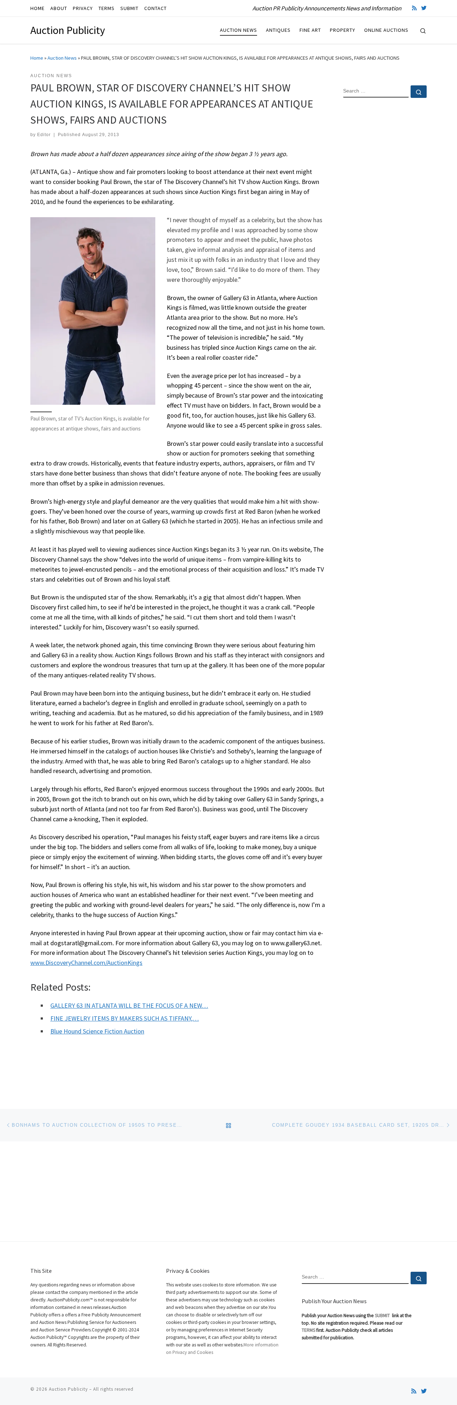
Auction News (62, 58)
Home (36, 58)
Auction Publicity (68, 1389)
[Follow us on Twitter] (424, 8)
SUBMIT (383, 1315)
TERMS (308, 1330)
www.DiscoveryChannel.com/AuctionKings (86, 962)
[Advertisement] (385, 219)
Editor (44, 134)
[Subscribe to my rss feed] (414, 8)
